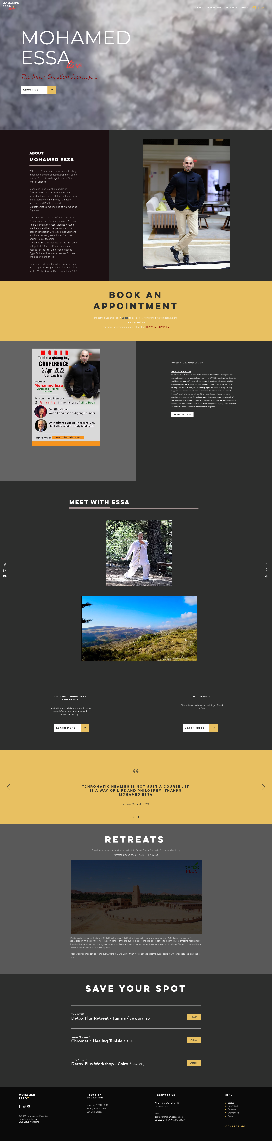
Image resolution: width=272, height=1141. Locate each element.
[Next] (263, 787)
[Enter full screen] (193, 657)
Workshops (233, 1112)
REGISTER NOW (181, 371)
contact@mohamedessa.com (169, 1117)
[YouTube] (5, 576)
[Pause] (85, 657)
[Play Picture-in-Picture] (188, 657)
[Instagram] (5, 571)
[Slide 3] (138, 817)
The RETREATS (146, 854)
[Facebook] (5, 565)
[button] (98, 1018)
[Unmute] (90, 657)
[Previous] (8, 787)
